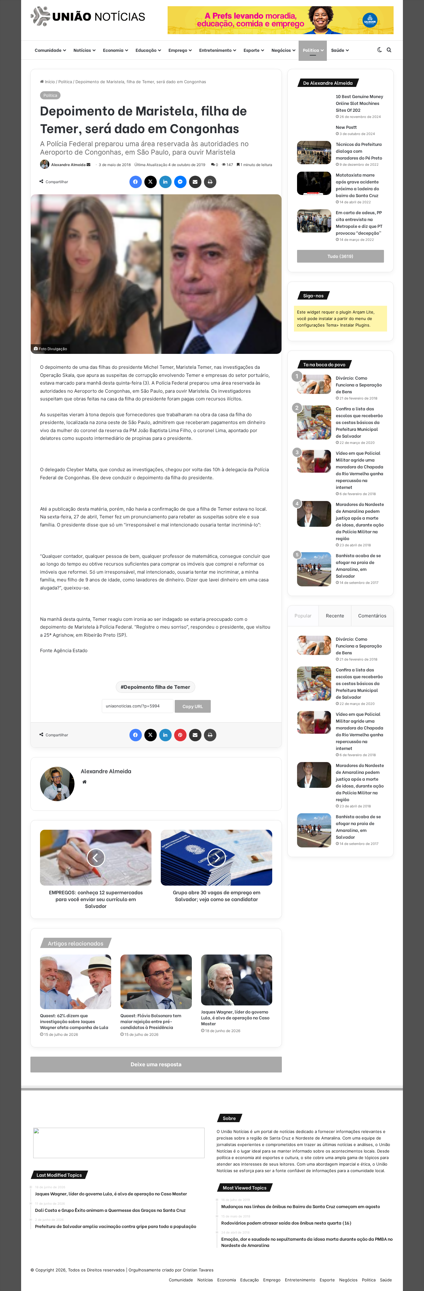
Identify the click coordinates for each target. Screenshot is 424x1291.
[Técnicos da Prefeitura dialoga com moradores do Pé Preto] (314, 152)
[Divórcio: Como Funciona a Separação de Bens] (314, 384)
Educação (146, 50)
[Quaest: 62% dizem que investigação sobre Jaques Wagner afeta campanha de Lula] (75, 982)
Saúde (337, 50)
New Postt (346, 127)
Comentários (372, 616)
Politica (311, 50)
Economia (113, 50)
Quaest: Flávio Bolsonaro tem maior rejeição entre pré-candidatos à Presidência (150, 1021)
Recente (335, 616)
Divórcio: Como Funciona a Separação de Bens (359, 384)
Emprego (178, 50)
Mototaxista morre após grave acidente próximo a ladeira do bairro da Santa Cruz (357, 184)
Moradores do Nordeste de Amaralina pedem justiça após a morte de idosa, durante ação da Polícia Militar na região (360, 521)
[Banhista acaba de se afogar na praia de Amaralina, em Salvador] (314, 569)
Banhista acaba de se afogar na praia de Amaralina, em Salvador (358, 565)
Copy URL (193, 706)
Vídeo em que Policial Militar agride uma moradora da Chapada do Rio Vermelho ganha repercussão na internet (359, 469)
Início (49, 81)
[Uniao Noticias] (87, 16)
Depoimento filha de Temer (157, 687)
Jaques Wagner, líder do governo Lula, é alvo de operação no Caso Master (235, 1017)
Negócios (281, 50)
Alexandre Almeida (68, 164)
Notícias (82, 50)
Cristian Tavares (198, 1269)
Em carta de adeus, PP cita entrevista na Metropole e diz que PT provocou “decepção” (359, 222)
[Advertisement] (340, 909)
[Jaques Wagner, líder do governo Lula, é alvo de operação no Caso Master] (236, 980)
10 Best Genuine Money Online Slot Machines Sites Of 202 (359, 103)
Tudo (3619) (340, 256)
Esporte (251, 50)
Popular (303, 616)
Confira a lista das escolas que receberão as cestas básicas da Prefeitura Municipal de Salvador (359, 422)
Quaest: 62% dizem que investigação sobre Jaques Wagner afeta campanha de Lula (74, 1021)
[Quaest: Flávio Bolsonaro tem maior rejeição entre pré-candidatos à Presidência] (156, 982)
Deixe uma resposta (156, 1064)
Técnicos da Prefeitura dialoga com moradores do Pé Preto (359, 151)
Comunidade (48, 50)
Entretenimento (215, 50)
